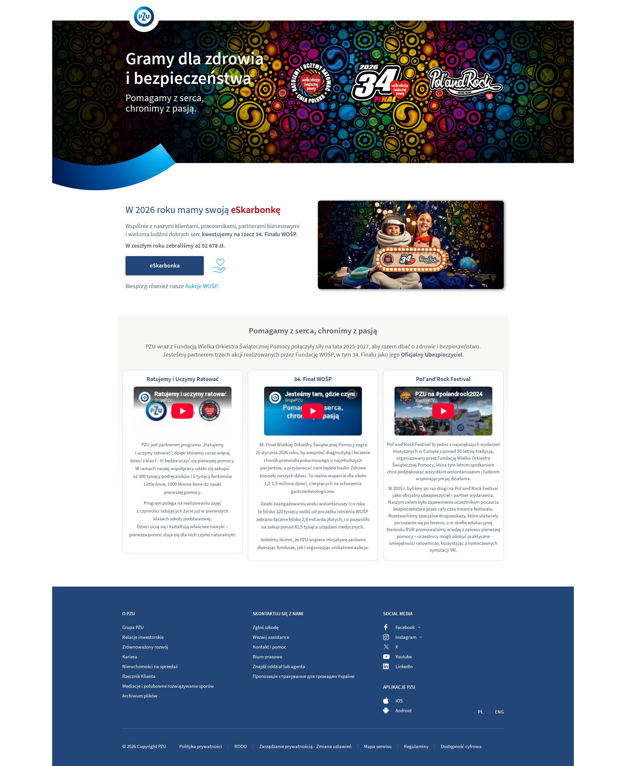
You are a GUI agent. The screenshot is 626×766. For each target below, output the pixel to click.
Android (403, 710)
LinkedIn (404, 666)
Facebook (405, 627)
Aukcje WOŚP (201, 286)
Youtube (403, 656)
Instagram (405, 637)
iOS (399, 700)
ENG (499, 712)
